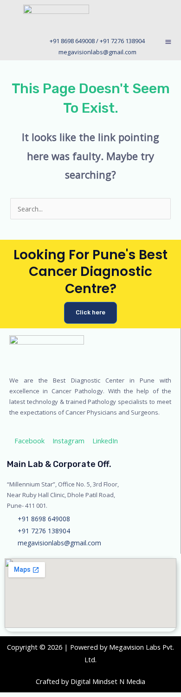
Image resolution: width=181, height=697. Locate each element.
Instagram (67, 440)
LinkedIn (104, 440)
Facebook (29, 440)
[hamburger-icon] (168, 42)
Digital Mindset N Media (108, 681)
